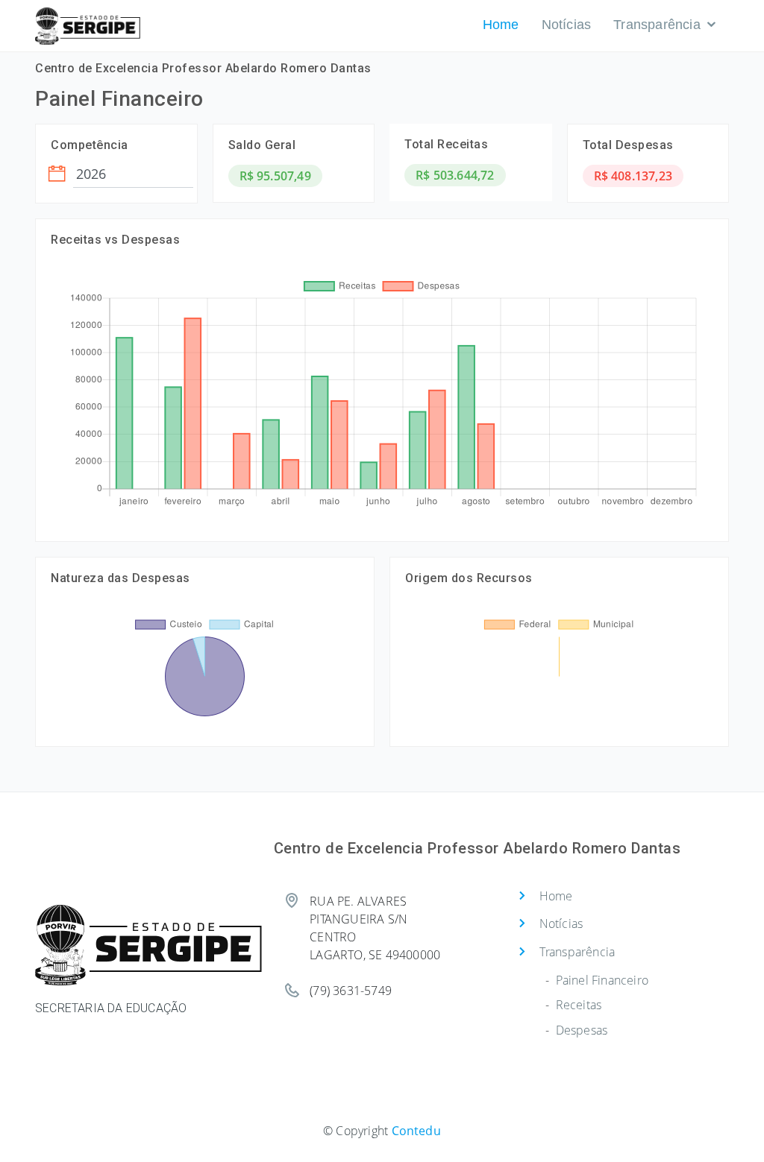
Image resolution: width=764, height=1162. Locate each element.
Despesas (582, 1030)
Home (501, 24)
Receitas (579, 1005)
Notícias (567, 24)
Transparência (657, 24)
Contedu (416, 1130)
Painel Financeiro (602, 980)
